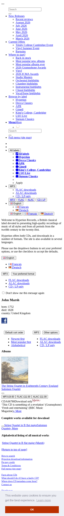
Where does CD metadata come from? (19, 481)
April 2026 (22, 35)
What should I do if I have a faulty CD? (20, 478)
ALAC (31, 199)
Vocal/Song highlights (28, 93)
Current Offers (17, 41)
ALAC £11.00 (40, 396)
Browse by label (18, 96)
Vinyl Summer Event (27, 48)
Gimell (19, 109)
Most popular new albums (30, 61)
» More (17, 411)
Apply (19, 182)
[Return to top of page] (14, 449)
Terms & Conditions (11, 465)
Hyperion (21, 99)
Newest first (18, 338)
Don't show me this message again (24, 292)
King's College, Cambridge (31, 112)
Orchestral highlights (27, 80)
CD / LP (41, 199)
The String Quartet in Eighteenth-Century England (29, 385)
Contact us (6, 484)
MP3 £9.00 (8, 396)
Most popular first (21, 342)
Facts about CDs (9, 474)
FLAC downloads (26, 189)
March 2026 (22, 38)
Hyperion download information (17, 459)
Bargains (21, 51)
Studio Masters (24, 77)
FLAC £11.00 (23, 396)
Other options (51, 332)
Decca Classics (24, 102)
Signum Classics (25, 119)
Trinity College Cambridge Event (34, 45)
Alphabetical (18, 345)
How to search (8, 455)
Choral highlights (25, 90)
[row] (32, 385)
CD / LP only (23, 196)
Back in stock (23, 57)
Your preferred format (23, 273)
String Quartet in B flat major (20, 425)
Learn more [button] (43, 500)
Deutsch (23, 210)
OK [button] (32, 509)
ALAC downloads (26, 192)
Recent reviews (24, 19)
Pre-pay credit (8, 462)
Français (23, 206)
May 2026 (21, 32)
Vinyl (19, 70)
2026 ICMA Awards (27, 74)
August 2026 (23, 22)
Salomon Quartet (10, 389)
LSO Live (21, 115)
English (17, 213)
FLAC (21, 199)
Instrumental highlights (28, 86)
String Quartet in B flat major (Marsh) (23, 442)
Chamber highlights (27, 83)
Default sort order (14, 332)
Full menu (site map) (20, 137)
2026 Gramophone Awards (31, 67)
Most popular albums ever (30, 64)
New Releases (17, 16)
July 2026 (21, 25)
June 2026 (21, 28)
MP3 (12, 186)
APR (18, 106)
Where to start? (17, 54)
